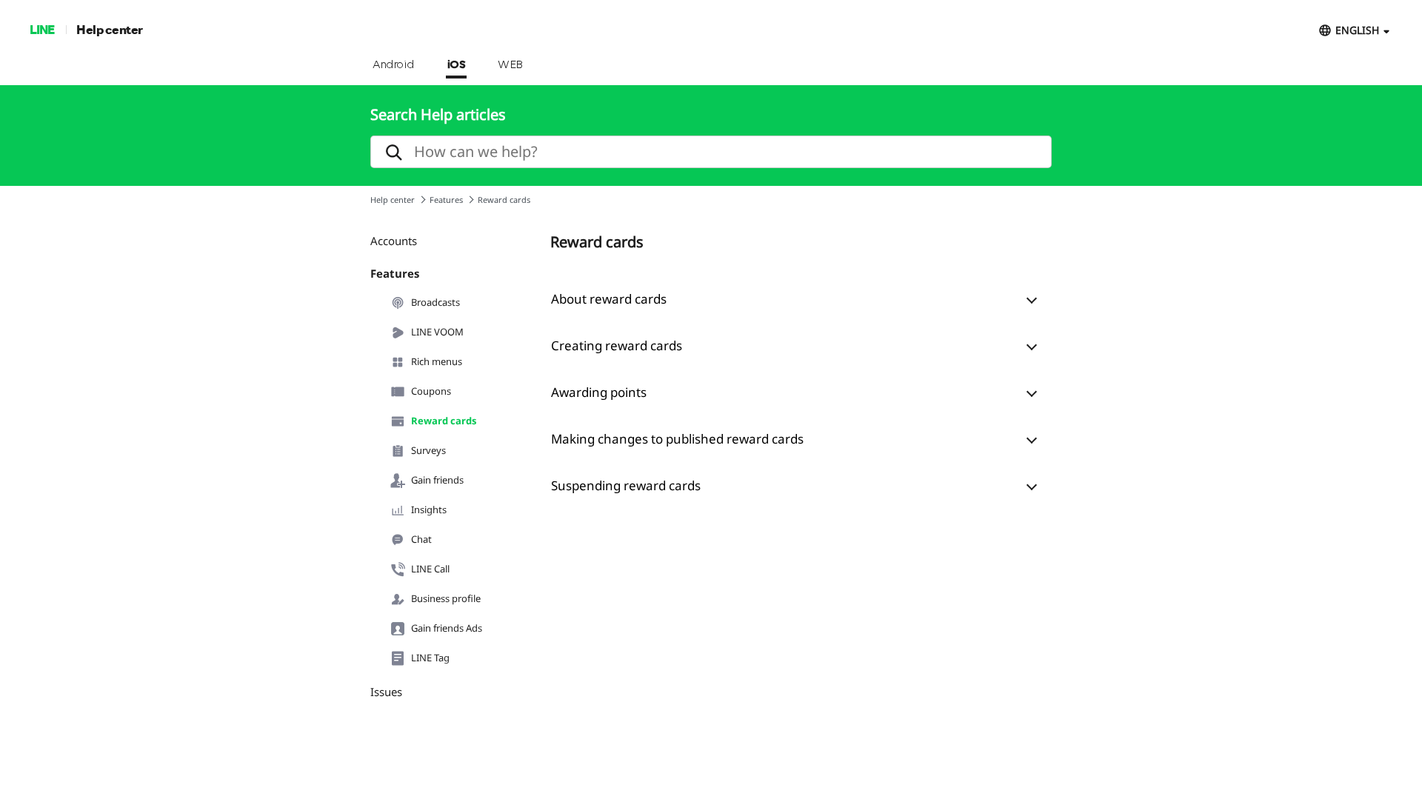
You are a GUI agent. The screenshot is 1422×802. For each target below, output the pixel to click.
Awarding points (599, 392)
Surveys (428, 450)
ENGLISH (1357, 30)
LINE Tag (430, 657)
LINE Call (430, 568)
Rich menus (436, 361)
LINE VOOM (437, 331)
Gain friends (437, 480)
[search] (711, 152)
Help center (109, 29)
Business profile (446, 598)
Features (446, 200)
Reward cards (443, 420)
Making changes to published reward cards (677, 438)
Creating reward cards (616, 345)
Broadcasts (435, 302)
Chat (421, 539)
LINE (42, 29)
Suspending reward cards (626, 485)
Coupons (431, 391)
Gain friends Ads (446, 628)
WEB (510, 65)
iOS (456, 65)
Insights (429, 509)
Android (394, 65)
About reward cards (609, 298)
